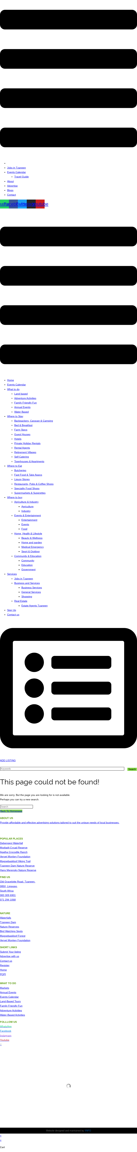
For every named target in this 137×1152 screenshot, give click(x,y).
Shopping (26, 596)
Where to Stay (15, 416)
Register (4, 965)
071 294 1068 (8, 899)
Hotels (17, 438)
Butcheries (20, 470)
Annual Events (22, 407)
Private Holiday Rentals (27, 443)
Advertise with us (9, 956)
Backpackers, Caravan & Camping (33, 420)
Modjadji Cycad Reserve (13, 847)
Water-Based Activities (12, 1014)
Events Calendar (16, 172)
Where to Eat (14, 465)
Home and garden (31, 542)
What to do (13, 389)
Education (27, 565)
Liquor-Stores (22, 479)
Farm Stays (20, 429)
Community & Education (27, 556)
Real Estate (20, 601)
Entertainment (29, 519)
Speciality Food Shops (26, 488)
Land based (21, 393)
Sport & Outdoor (30, 551)
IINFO (88, 1130)
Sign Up (11, 610)
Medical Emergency (32, 546)
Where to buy (14, 497)
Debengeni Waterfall (11, 843)
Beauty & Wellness (31, 538)
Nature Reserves (9, 926)
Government (28, 569)
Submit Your (7, 951)
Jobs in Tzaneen (16, 167)
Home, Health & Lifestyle (28, 533)
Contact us (13, 614)
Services (12, 574)
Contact (11, 194)
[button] (68, 79)
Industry (26, 511)
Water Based (21, 411)
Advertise (12, 185)
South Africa (7, 890)
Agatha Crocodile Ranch (13, 852)
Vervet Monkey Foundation (15, 856)
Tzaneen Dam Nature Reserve (17, 865)
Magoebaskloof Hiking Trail (15, 861)
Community (27, 560)
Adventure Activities (25, 398)
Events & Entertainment (27, 515)
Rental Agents (22, 447)
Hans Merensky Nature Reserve (18, 870)
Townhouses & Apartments (29, 461)
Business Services (31, 587)
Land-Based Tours (10, 1001)
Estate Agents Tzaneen (34, 605)
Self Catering (21, 456)
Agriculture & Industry (26, 501)
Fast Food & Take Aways (28, 474)
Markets (4, 987)
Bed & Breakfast (23, 425)
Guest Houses (22, 434)
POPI (3, 974)
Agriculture (27, 506)
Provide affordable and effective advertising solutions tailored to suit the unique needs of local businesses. (59, 822)
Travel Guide (21, 176)
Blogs (10, 190)
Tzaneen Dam (8, 922)
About (10, 181)
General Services (31, 592)
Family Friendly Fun (25, 402)
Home (10, 380)
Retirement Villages (25, 452)
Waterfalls (5, 917)
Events (25, 524)
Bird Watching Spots (11, 931)
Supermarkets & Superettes (29, 492)
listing (17, 951)
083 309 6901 (8, 895)
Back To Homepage (11, 811)
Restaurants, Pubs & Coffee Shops (34, 483)
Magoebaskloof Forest (12, 935)
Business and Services (27, 583)
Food (24, 528)
